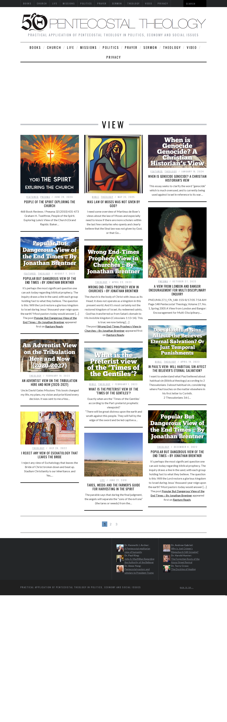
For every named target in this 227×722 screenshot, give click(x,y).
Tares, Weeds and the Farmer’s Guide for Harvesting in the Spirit (113, 487)
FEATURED (32, 196)
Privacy (113, 57)
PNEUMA (45, 196)
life (70, 47)
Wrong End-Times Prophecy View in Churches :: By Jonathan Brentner (113, 289)
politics (111, 47)
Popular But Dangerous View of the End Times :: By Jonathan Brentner (49, 280)
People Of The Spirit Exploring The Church (49, 203)
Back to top (186, 588)
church (54, 47)
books (35, 47)
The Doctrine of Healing (183, 569)
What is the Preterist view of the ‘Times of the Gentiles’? (114, 391)
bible (95, 196)
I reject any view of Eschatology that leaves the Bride (49, 455)
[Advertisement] (113, 89)
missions (88, 47)
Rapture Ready (54, 326)
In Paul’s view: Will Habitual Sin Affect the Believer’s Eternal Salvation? (177, 368)
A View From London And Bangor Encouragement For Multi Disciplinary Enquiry (177, 290)
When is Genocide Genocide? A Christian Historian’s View (177, 178)
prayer (131, 47)
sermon (150, 47)
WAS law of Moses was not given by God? (113, 203)
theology (172, 47)
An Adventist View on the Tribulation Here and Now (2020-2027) (49, 382)
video (192, 47)
